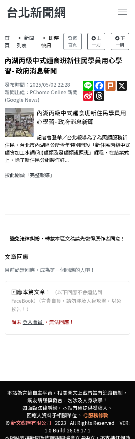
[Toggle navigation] (122, 12)
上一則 (96, 41)
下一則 (120, 41)
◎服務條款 (95, 415)
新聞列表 (25, 41)
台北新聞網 (36, 11)
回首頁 (73, 41)
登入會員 (33, 322)
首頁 (7, 41)
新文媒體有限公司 (31, 422)
